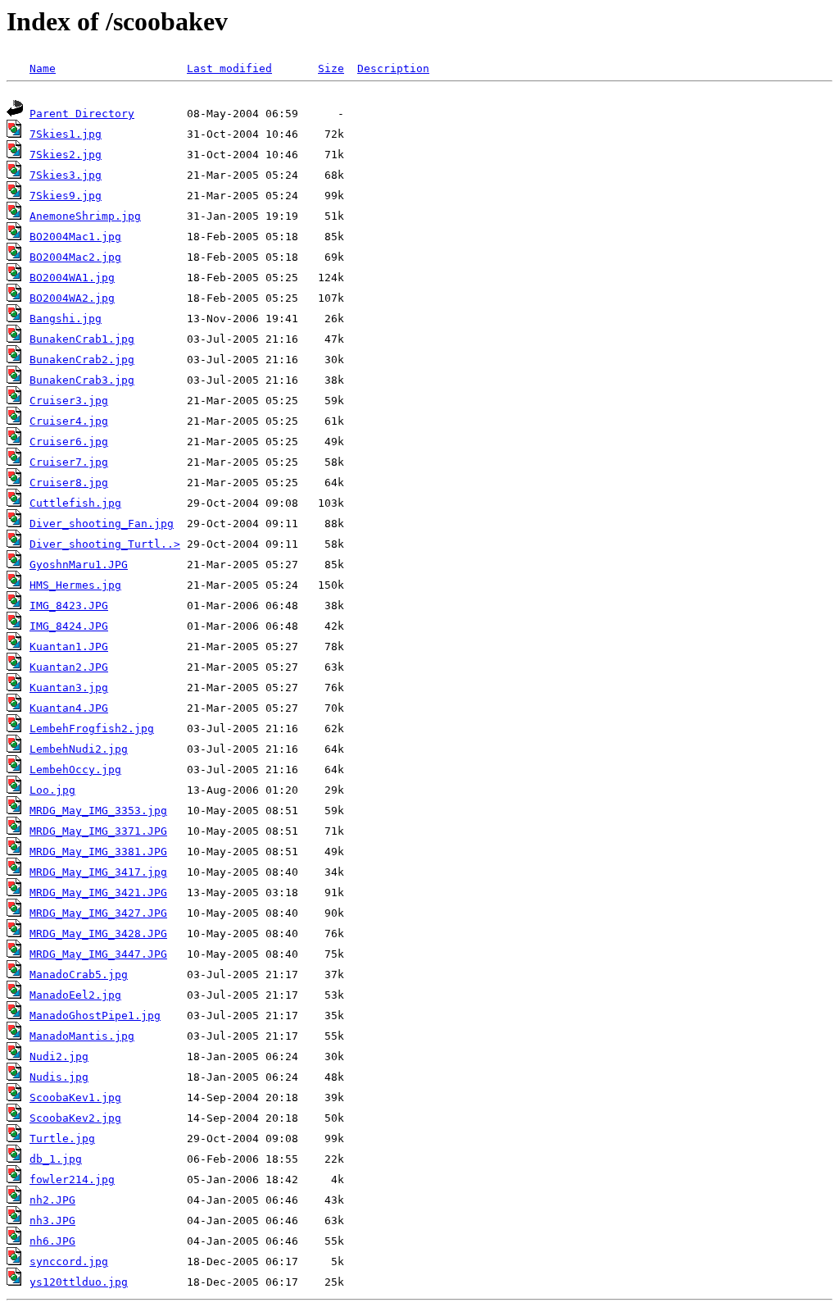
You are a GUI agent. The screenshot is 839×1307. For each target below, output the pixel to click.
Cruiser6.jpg (68, 441)
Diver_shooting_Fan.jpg (101, 523)
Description (393, 68)
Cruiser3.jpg (68, 400)
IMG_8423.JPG (68, 605)
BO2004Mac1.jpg (75, 236)
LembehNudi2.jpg (78, 749)
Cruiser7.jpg (68, 462)
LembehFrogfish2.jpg (91, 728)
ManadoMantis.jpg (81, 1036)
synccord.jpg (68, 1261)
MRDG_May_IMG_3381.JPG (98, 851)
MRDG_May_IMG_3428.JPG (98, 933)
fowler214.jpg (72, 1179)
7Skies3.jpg (65, 175)
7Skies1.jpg (65, 134)
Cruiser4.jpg (68, 421)
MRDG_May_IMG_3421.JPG (98, 892)
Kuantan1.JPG (68, 646)
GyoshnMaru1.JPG (78, 564)
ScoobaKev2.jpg (75, 1118)
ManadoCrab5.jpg (78, 974)
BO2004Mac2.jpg (75, 257)
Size (331, 68)
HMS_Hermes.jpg (75, 585)
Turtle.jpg (62, 1138)
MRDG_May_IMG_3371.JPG (98, 831)
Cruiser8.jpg (68, 482)
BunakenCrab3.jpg (81, 380)
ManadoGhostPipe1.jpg (95, 1015)
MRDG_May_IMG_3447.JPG (98, 954)
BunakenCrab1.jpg (81, 339)
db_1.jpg (55, 1159)
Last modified (229, 68)
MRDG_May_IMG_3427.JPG (98, 913)
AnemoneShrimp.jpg (85, 216)
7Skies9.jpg (65, 195)
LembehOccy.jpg (75, 769)
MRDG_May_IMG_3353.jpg (98, 810)
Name (42, 68)
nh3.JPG (52, 1220)
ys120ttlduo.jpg (78, 1282)
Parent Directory (81, 113)
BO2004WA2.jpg (72, 298)
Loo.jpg (52, 790)
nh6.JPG (52, 1241)
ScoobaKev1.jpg (75, 1097)
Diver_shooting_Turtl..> (104, 544)
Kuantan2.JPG (68, 667)
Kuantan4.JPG (68, 708)
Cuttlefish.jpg (75, 503)
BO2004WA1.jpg (72, 277)
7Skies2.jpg (65, 154)
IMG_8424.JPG (68, 626)
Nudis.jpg (58, 1077)
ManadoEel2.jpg (75, 995)
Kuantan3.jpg (68, 687)
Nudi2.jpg (58, 1056)
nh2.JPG (52, 1200)
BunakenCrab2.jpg (81, 359)
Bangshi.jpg (65, 318)
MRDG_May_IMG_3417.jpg (98, 872)
